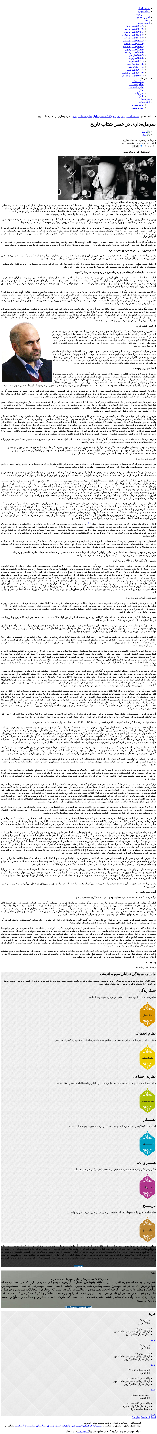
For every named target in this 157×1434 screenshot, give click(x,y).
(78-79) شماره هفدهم (133, 72)
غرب (74, 116)
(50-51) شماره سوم (134, 31)
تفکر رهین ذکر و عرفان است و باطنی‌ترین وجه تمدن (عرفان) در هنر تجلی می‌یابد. (115, 1169)
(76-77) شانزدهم (135, 69)
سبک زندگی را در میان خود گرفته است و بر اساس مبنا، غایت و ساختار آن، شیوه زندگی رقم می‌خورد (105, 1040)
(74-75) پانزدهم (136, 67)
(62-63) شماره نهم (134, 49)
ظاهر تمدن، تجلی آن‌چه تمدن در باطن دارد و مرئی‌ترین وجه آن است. (121, 997)
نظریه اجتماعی (136, 87)
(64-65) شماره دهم (134, 52)
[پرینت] (145, 131)
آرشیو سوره (144, 23)
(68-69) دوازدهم (136, 58)
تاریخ (141, 96)
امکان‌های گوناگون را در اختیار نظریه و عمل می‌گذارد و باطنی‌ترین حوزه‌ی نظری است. (112, 1126)
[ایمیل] (146, 134)
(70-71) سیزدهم (136, 61)
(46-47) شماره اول (134, 26)
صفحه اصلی (143, 8)
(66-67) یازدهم (136, 55)
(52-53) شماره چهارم (133, 34)
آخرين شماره (143, 17)
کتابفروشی (83, 1431)
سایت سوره (137, 107)
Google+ (136, 1417)
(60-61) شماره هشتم (133, 46)
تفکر (141, 90)
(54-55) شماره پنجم (134, 37)
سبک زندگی (138, 81)
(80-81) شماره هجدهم (133, 75)
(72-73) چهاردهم (135, 64)
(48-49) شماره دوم (134, 29)
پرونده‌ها (145, 99)
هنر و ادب (139, 93)
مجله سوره (144, 11)
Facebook (145, 1417)
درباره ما (139, 14)
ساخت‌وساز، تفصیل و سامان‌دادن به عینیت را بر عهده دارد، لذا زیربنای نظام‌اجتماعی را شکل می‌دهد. (105, 1083)
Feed (153, 1417)
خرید (147, 20)
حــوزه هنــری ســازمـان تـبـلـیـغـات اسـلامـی (38, 1425)
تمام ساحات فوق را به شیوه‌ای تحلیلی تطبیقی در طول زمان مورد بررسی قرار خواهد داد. (111, 1212)
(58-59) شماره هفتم (134, 43)
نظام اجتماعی (136, 84)
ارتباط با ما (144, 102)
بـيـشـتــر (78, 1266)
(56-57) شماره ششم (133, 40)
